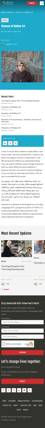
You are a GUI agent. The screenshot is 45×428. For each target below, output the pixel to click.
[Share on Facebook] (10, 143)
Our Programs (37, 401)
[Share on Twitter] (15, 143)
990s (40, 405)
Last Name (5, 327)
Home (4, 401)
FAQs (34, 405)
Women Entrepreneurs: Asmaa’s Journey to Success (21, 121)
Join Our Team (25, 405)
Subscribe (22, 352)
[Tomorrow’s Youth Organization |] (7, 3)
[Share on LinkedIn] (5, 143)
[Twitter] (9, 390)
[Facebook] (3, 390)
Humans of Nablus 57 (11, 113)
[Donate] (30, 390)
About (16, 405)
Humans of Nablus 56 (11, 128)
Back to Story (7, 12)
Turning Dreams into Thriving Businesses (20, 101)
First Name (5, 318)
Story (19, 410)
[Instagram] (14, 390)
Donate (25, 410)
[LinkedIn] (19, 390)
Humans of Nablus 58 (11, 107)
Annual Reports (24, 401)
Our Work (12, 401)
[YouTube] (24, 390)
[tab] (2, 289)
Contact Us (7, 405)
